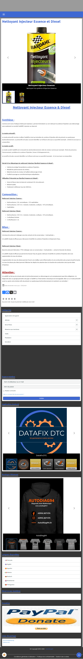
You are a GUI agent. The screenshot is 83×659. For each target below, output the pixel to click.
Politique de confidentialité (45, 656)
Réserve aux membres (12, 329)
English (9, 564)
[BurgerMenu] (3, 14)
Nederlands (10, 580)
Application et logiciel (12, 316)
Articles (7, 320)
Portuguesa (10, 584)
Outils (6, 334)
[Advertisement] (37, 4)
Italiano (9, 572)
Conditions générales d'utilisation (25, 656)
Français (9, 560)
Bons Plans (8, 325)
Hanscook (6, 642)
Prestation (8, 338)
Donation (8, 342)
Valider (41, 398)
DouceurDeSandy (8, 640)
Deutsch (9, 576)
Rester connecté (10, 391)
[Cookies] (4, 655)
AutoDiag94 (49, 649)
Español (9, 568)
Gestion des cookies (62, 656)
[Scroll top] (78, 654)
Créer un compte (7, 394)
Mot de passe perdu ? (18, 394)
